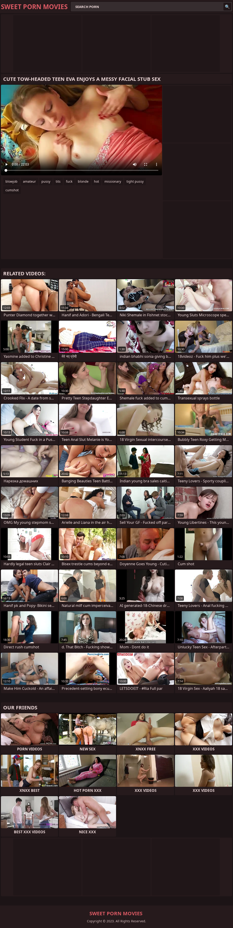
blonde (83, 181)
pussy (45, 181)
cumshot (12, 190)
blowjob (11, 181)
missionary (112, 181)
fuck (69, 181)
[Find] (227, 6)
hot (96, 181)
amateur (29, 181)
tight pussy (135, 181)
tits (58, 181)
